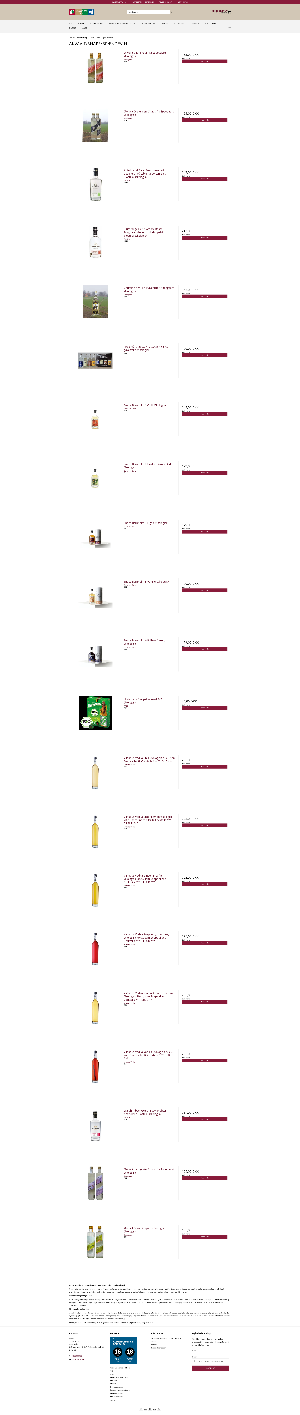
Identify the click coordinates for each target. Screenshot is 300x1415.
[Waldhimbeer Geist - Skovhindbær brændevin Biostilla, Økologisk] (95, 1133)
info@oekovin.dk (78, 1359)
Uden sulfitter (148, 23)
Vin (70, 23)
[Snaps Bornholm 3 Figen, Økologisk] (95, 546)
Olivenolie (194, 23)
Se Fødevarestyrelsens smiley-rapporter (166, 1338)
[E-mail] (210, 1357)
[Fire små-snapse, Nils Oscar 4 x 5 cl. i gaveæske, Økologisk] (95, 369)
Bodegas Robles (116, 1393)
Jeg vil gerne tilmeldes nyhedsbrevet (212, 1360)
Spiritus (164, 23)
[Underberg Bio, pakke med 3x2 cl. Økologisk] (95, 722)
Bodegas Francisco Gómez (120, 1390)
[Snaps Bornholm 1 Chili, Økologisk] (95, 428)
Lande (84, 28)
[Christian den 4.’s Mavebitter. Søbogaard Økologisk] (95, 311)
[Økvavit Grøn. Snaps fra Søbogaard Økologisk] (95, 1251)
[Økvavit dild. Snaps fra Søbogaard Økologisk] (95, 75)
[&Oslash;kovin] (81, 12)
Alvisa (112, 1371)
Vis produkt (204, 61)
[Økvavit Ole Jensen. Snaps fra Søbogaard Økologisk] (95, 134)
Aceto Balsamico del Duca (120, 1368)
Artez (112, 1374)
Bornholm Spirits (116, 1396)
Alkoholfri (179, 23)
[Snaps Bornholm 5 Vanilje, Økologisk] (95, 604)
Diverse (72, 28)
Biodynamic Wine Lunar (119, 1377)
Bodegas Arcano (116, 1387)
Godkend (210, 1368)
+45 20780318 (76, 1356)
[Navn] (210, 1350)
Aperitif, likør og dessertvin (122, 23)
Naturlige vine (96, 23)
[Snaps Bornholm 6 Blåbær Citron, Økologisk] (95, 663)
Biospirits (113, 1380)
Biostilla (113, 1384)
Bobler (81, 23)
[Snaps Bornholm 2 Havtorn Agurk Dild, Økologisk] (95, 487)
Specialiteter (211, 23)
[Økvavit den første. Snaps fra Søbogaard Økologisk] (95, 1192)
